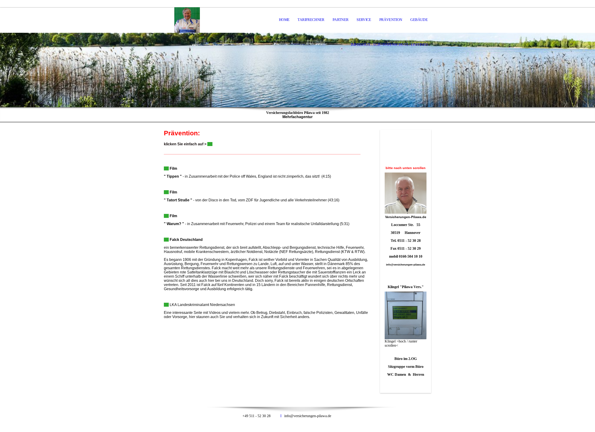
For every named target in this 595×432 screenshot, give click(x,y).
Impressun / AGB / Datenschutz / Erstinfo (389, 45)
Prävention (390, 20)
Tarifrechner (311, 20)
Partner (341, 20)
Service (364, 20)
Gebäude (419, 20)
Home (284, 20)
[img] (187, 20)
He (166, 168)
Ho (166, 192)
